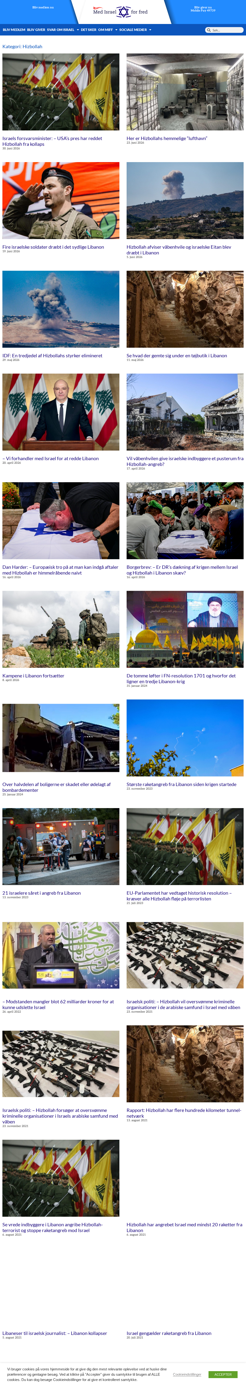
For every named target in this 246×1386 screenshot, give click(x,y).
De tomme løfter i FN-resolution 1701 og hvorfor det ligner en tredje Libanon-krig (181, 678)
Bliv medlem (14, 30)
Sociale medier (133, 30)
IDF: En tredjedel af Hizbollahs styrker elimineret (52, 355)
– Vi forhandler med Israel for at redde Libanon (50, 458)
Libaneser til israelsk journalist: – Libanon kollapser (54, 1333)
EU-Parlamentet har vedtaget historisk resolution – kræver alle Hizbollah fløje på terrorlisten (179, 895)
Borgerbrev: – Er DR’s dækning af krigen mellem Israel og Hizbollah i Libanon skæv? (182, 570)
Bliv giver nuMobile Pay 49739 (203, 9)
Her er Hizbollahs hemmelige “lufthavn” (167, 138)
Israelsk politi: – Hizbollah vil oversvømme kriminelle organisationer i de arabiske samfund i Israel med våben (183, 1004)
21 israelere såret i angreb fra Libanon (41, 893)
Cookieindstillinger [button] (187, 1374)
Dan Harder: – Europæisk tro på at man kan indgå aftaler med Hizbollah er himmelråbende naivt (60, 570)
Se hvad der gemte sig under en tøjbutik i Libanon (177, 355)
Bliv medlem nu (43, 8)
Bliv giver (36, 30)
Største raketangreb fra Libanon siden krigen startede (181, 784)
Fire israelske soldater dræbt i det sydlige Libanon (53, 247)
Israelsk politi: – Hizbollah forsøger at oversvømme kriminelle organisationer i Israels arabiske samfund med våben (60, 1115)
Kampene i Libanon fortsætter (33, 675)
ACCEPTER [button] (223, 1374)
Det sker (89, 30)
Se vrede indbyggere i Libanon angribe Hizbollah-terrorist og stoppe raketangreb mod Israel (52, 1227)
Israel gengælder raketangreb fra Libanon (169, 1333)
